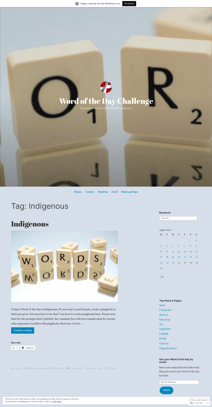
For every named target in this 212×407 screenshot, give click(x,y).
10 (161, 251)
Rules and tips (129, 192)
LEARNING (165, 329)
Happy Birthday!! (168, 348)
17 (161, 257)
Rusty (162, 305)
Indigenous (30, 224)
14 (185, 251)
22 (191, 257)
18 (167, 257)
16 (197, 251)
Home (77, 192)
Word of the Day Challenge (106, 101)
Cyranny (18, 368)
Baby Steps (164, 319)
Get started (129, 3)
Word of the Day (55, 368)
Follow (166, 390)
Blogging (32, 368)
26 (173, 262)
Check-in (164, 343)
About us (103, 192)
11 (167, 251)
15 (191, 251)
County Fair (165, 310)
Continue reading (21, 330)
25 (167, 262)
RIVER (162, 338)
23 (197, 257)
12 (173, 251)
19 (173, 257)
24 (161, 262)
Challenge (42, 368)
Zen (161, 324)
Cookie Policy (56, 402)
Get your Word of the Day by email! (176, 360)
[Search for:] (178, 218)
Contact (89, 192)
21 (185, 257)
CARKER (163, 334)
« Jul (161, 276)
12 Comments (76, 368)
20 (179, 257)
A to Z (114, 192)
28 (185, 262)
